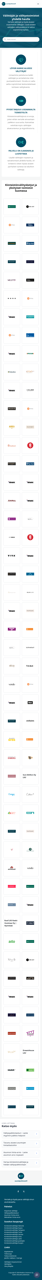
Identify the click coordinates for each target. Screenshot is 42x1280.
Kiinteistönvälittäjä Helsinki (14, 1226)
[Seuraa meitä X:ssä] (23, 1191)
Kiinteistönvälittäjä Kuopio (13, 1243)
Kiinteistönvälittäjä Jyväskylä (14, 1241)
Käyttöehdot (8, 1252)
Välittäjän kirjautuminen (13, 1262)
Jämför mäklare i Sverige (13, 1258)
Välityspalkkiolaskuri (11, 1213)
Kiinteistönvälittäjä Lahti (13, 1239)
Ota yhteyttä (8, 1266)
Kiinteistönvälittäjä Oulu (13, 1237)
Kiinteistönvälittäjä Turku (13, 1232)
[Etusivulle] (9, 4)
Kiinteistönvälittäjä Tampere (14, 1230)
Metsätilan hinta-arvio (12, 1217)
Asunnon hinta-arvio (11, 1215)
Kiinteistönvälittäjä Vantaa (13, 1234)
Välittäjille (7, 1264)
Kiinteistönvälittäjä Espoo (13, 1228)
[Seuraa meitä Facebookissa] (18, 1191)
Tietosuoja (8, 1254)
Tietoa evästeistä (10, 1256)
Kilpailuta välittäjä (10, 1211)
